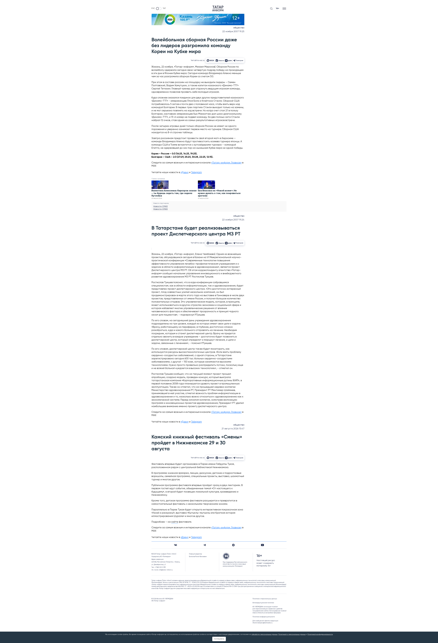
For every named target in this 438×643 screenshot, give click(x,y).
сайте (174, 522)
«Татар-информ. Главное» (226, 163)
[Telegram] (204, 545)
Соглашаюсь (219, 639)
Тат (164, 8)
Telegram (196, 172)
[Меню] (285, 8)
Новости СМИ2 (160, 206)
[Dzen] (233, 545)
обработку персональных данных (265, 634)
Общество (238, 28)
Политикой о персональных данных (292, 634)
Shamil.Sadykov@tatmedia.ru (262, 623)
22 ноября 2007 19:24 (233, 220)
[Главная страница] (217, 8)
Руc (153, 8)
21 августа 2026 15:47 (233, 428)
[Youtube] (262, 545)
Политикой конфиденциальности (320, 634)
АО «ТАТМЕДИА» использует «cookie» (265, 607)
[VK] (175, 545)
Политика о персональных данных (265, 599)
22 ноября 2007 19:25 (233, 31)
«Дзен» (185, 172)
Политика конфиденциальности (264, 617)
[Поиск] (271, 8)
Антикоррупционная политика (263, 603)
